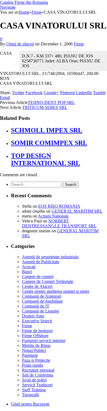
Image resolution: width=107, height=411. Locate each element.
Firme (79, 44)
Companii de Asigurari (41, 296)
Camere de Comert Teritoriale (47, 281)
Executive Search (37, 321)
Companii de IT (35, 306)
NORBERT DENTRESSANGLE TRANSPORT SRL (59, 223)
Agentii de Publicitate (40, 261)
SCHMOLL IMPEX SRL (46, 130)
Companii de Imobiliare (42, 301)
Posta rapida (32, 365)
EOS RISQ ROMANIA (59, 206)
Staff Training (34, 389)
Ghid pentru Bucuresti (30, 404)
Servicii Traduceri (37, 385)
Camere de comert (38, 276)
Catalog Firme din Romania (24, 2)
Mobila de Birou (36, 345)
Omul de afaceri (20, 44)
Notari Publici (34, 350)
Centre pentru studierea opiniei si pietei (55, 291)
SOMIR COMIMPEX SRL (49, 142)
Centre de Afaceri (37, 286)
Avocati (28, 266)
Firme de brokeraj (37, 330)
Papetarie (30, 355)
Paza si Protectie (36, 360)
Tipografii (30, 394)
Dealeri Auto (33, 316)
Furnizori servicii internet (43, 340)
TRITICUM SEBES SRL (44, 107)
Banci (27, 271)
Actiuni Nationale (53, 216)
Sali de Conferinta (37, 375)
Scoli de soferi (34, 380)
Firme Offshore (35, 335)
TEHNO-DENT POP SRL (51, 102)
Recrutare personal (38, 370)
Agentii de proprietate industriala (50, 256)
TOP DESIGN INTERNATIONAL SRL (45, 159)
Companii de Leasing (40, 311)
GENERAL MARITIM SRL (77, 211)
